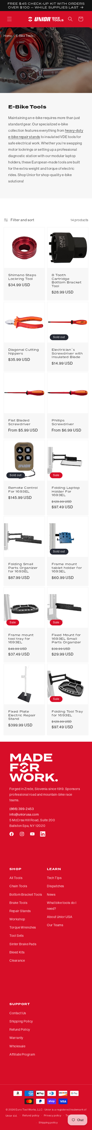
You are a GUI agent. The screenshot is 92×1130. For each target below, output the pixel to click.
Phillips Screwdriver (63, 422)
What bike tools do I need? (61, 905)
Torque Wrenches (22, 927)
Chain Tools (18, 886)
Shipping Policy (21, 1021)
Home (8, 36)
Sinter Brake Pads (22, 944)
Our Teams (55, 925)
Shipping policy (48, 1122)
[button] (9, 19)
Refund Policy (19, 1029)
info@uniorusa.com (24, 814)
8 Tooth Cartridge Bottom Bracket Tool (66, 280)
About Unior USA (59, 917)
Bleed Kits (17, 952)
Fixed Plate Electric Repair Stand (22, 715)
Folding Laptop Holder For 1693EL (66, 491)
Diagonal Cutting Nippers (23, 351)
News (51, 894)
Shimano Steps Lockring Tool (22, 277)
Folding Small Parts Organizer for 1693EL (23, 567)
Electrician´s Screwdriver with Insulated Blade (67, 353)
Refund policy (30, 1115)
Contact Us (17, 1013)
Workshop (17, 919)
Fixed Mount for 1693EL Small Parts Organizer (66, 638)
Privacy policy (52, 1115)
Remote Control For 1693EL (23, 489)
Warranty (16, 1038)
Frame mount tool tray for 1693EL (21, 638)
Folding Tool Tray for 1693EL (67, 713)
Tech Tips (54, 878)
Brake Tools (18, 903)
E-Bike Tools (24, 36)
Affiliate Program (22, 1054)
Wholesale (17, 1046)
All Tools (15, 878)
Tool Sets (16, 935)
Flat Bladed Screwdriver (19, 422)
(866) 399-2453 (21, 809)
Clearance (17, 960)
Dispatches (55, 886)
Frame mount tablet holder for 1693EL (67, 567)
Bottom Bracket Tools (25, 894)
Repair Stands (20, 911)
